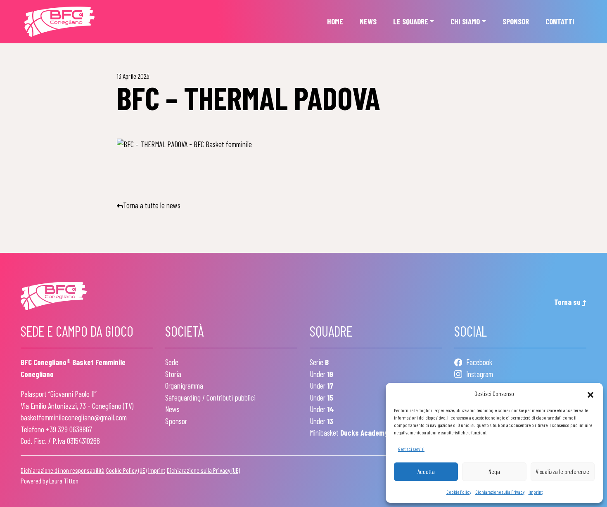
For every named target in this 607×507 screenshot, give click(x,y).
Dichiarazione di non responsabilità (62, 470)
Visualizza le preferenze (562, 471)
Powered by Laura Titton (49, 480)
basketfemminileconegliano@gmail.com (74, 417)
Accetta (426, 471)
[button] (590, 393)
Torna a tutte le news (151, 205)
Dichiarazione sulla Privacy (499, 492)
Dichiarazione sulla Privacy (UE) (203, 470)
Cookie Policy (458, 492)
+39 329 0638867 (69, 429)
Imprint (536, 492)
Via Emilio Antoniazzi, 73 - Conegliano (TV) (77, 405)
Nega (494, 471)
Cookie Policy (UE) (126, 470)
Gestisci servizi (411, 449)
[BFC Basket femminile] (59, 22)
